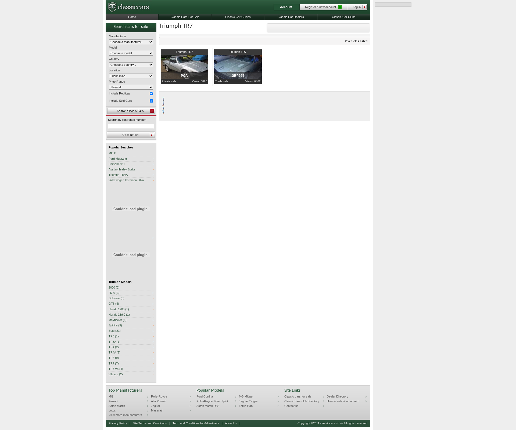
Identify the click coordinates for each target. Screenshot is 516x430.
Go (131, 135)
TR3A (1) (114, 341)
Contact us (291, 405)
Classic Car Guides (238, 17)
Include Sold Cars (120, 100)
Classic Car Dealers (291, 17)
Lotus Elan (246, 405)
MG (111, 396)
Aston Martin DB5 (207, 405)
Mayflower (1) (118, 320)
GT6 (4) (114, 303)
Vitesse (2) (116, 374)
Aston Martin (117, 405)
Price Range (117, 81)
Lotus (112, 410)
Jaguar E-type (248, 401)
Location (114, 70)
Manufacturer (117, 36)
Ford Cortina (204, 396)
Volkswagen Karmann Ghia (126, 180)
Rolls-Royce (159, 396)
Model (113, 47)
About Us (231, 423)
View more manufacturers (125, 415)
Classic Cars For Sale (185, 17)
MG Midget (246, 396)
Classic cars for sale (297, 396)
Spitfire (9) (115, 325)
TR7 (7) (114, 363)
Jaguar (155, 405)
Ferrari (113, 401)
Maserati (156, 410)
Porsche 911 (117, 164)
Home (132, 17)
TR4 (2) (114, 347)
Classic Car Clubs (344, 17)
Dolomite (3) (116, 298)
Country (114, 58)
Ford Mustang (118, 158)
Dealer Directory (337, 396)
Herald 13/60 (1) (119, 314)
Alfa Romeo (158, 401)
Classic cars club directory (301, 401)
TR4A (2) (114, 352)
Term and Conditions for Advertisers (196, 423)
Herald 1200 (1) (119, 309)
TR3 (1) (114, 336)
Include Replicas (119, 93)
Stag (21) (115, 330)
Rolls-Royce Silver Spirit (212, 401)
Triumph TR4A (118, 174)
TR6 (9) (114, 357)
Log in (357, 7)
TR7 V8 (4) (116, 368)
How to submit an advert (343, 401)
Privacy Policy (118, 423)
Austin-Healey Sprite (122, 169)
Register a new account (320, 7)
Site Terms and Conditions (150, 423)
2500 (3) (114, 292)
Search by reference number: (127, 119)
